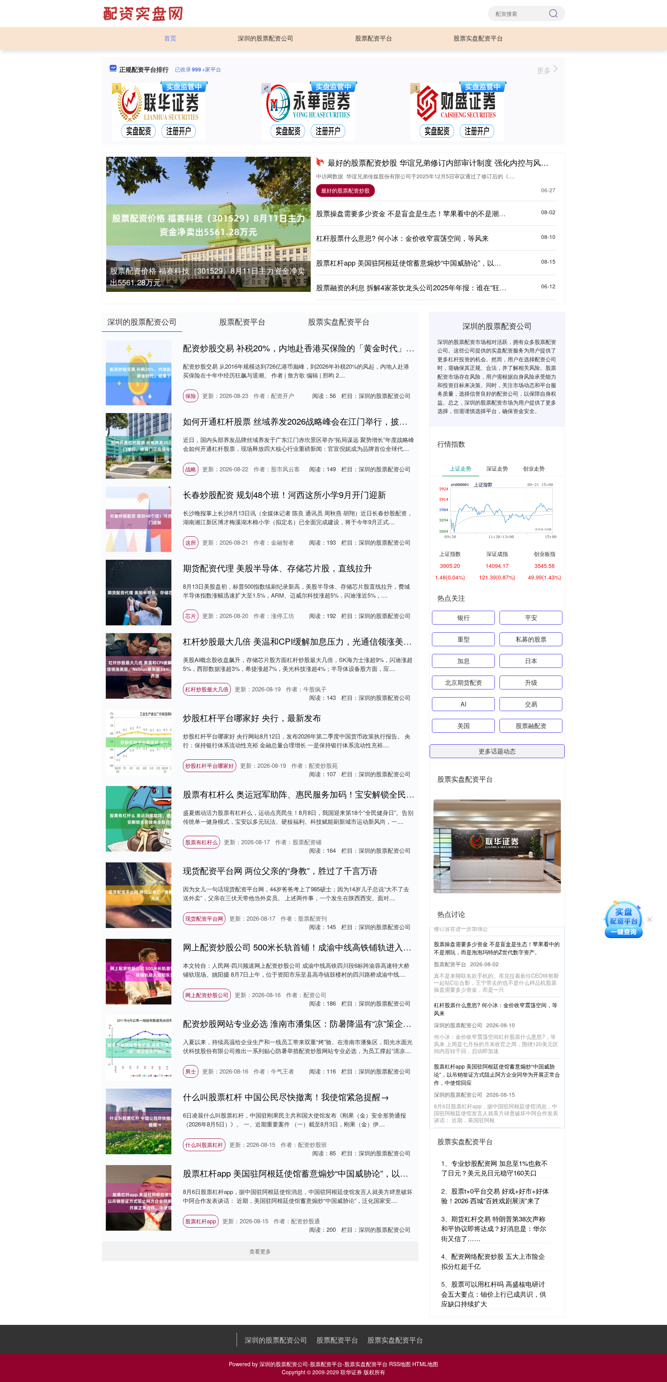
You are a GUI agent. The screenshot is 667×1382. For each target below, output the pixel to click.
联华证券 (351, 1372)
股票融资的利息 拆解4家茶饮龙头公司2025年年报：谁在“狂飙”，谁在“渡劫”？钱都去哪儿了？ (460, 287)
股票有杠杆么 (201, 842)
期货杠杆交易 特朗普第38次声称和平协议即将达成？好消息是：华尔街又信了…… (493, 1228)
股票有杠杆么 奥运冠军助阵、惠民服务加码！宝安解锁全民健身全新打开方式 (328, 794)
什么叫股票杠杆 (204, 1144)
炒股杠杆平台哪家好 (209, 765)
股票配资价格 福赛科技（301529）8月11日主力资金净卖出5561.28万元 (207, 276)
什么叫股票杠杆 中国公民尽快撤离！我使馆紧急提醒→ (286, 1097)
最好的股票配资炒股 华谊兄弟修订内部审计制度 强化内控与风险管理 (446, 162)
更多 (545, 70)
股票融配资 (531, 725)
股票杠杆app (200, 1221)
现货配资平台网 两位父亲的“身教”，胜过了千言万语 (280, 870)
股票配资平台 (373, 38)
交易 (531, 703)
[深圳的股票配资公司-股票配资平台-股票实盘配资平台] (144, 13)
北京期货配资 (463, 682)
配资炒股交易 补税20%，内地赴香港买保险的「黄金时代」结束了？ (311, 348)
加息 (463, 660)
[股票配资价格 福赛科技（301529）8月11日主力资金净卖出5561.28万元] (208, 225)
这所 (190, 542)
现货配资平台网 (204, 918)
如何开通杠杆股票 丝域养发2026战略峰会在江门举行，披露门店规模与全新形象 (333, 421)
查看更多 (260, 1251)
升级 (531, 682)
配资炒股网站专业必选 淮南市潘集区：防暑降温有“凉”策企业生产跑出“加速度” (329, 1023)
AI (463, 703)
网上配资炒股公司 (207, 995)
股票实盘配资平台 (478, 38)
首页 (170, 38)
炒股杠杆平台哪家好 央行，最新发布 (252, 717)
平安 (531, 617)
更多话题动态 (497, 751)
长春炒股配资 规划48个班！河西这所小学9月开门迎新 (284, 494)
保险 (190, 396)
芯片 (190, 616)
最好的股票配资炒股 (345, 190)
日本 (531, 660)
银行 (463, 617)
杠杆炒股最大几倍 (207, 689)
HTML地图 (425, 1364)
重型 (463, 639)
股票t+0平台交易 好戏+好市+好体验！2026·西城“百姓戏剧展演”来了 (495, 1196)
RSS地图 (400, 1364)
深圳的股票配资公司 (265, 38)
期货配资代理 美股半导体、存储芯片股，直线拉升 (277, 568)
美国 (463, 725)
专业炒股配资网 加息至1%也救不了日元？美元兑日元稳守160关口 (494, 1168)
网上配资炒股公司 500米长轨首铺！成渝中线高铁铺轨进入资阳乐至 (310, 947)
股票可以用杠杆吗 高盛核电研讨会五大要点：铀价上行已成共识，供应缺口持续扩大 (493, 1293)
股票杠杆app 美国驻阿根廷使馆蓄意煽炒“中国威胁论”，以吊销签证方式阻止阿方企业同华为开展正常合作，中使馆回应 (406, 1173)
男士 (190, 1071)
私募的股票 (531, 639)
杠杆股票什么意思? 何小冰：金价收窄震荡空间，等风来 (402, 238)
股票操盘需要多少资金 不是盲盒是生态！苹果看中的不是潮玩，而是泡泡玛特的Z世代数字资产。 (465, 213)
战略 (190, 469)
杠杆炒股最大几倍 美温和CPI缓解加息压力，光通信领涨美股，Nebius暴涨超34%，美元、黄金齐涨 (370, 641)
